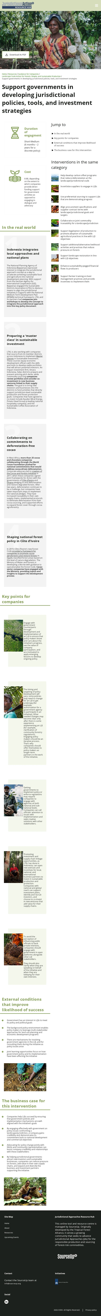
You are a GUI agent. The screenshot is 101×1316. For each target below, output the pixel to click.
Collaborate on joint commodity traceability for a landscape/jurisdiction (79, 222)
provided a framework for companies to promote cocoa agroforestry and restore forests (22, 553)
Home (4, 74)
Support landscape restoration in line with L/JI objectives (79, 257)
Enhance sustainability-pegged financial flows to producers (80, 267)
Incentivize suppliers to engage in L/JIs (79, 186)
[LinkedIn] (6, 1302)
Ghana (10, 482)
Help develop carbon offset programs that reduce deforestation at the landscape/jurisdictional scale (79, 178)
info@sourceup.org (12, 1283)
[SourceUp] (69, 1257)
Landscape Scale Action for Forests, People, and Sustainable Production (31, 76)
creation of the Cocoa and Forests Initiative (24, 472)
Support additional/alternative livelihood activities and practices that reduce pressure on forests (80, 247)
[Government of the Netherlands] (64, 1282)
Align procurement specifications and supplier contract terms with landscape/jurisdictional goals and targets (79, 211)
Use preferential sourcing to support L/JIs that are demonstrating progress (80, 198)
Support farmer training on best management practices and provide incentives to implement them (78, 279)
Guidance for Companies (28, 74)
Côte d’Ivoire (28, 480)
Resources (12, 74)
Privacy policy (91, 1310)
